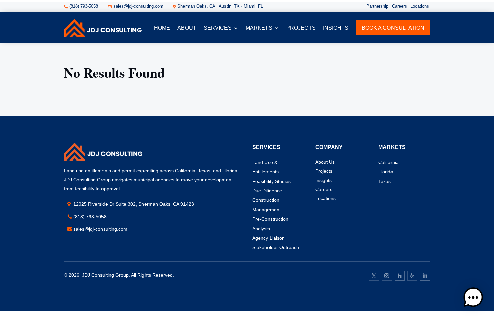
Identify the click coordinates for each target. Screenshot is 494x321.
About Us (325, 162)
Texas (384, 181)
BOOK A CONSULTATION (393, 28)
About (186, 28)
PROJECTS (301, 28)
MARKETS (259, 28)
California (388, 162)
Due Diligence (267, 190)
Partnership (377, 6)
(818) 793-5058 (90, 216)
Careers (399, 6)
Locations (419, 6)
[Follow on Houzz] (400, 276)
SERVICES (218, 28)
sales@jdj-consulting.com (100, 229)
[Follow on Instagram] (387, 276)
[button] (473, 299)
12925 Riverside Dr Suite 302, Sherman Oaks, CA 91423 (133, 204)
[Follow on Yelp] (412, 276)
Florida (385, 171)
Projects (323, 171)
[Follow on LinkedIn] (425, 276)
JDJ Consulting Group (105, 275)
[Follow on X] (374, 276)
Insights (335, 28)
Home (162, 28)
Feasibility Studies (271, 181)
